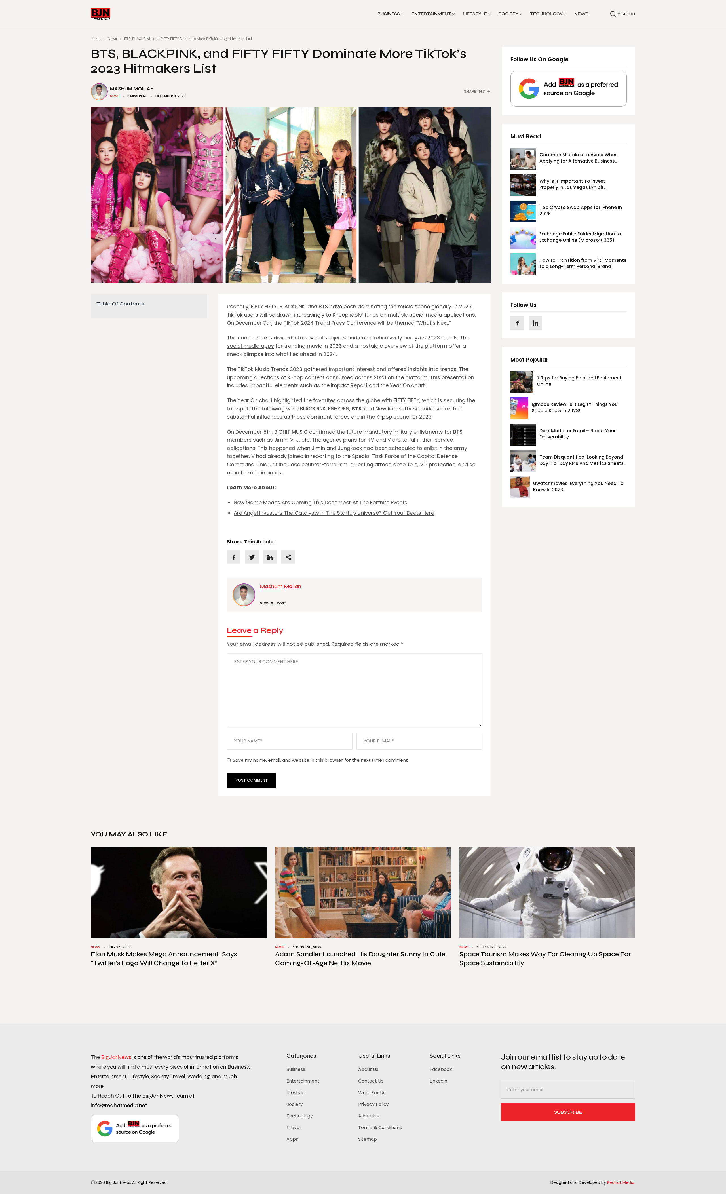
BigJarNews (116, 1057)
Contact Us (370, 1081)
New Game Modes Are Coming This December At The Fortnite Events (320, 502)
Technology (546, 13)
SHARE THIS (474, 91)
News (581, 13)
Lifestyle (475, 13)
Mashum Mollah (132, 88)
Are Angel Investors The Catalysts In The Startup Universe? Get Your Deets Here (334, 512)
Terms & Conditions (380, 1127)
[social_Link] (517, 323)
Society (508, 13)
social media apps (250, 345)
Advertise (368, 1116)
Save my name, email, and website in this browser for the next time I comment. (321, 760)
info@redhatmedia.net (119, 1105)
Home (95, 39)
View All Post (273, 603)
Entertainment (431, 13)
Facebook (441, 1069)
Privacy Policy (373, 1104)
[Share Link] (233, 557)
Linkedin (438, 1081)
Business (388, 13)
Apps (292, 1139)
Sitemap (367, 1139)
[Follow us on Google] (568, 89)
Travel (293, 1127)
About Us (368, 1069)
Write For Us (371, 1092)
